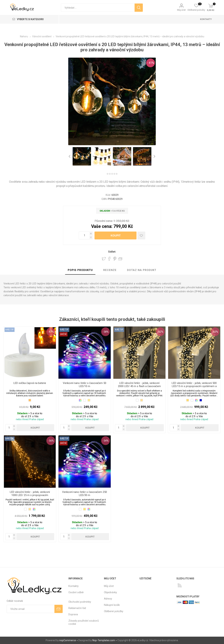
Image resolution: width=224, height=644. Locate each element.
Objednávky (110, 592)
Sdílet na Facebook (109, 259)
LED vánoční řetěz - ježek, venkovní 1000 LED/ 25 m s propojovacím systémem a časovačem (30, 495)
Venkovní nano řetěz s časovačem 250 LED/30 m (84, 493)
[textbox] (98, 8)
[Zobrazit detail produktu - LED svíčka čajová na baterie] (30, 352)
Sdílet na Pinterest (115, 259)
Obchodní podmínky (79, 601)
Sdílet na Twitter (104, 259)
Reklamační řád (77, 608)
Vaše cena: (101, 226)
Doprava (73, 614)
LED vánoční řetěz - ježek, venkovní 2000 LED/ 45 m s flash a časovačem (139, 384)
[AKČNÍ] (63, 329)
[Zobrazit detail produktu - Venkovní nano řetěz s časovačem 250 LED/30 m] (84, 461)
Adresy (108, 598)
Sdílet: (112, 251)
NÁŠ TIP (9, 329)
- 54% (105, 440)
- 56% (51, 440)
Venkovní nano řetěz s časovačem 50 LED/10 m (84, 384)
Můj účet (181, 10)
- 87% (51, 331)
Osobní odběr (76, 592)
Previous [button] (70, 156)
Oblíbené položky (113, 611)
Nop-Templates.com (103, 640)
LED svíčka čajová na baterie (29, 383)
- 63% (215, 331)
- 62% (160, 331)
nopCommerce (67, 640)
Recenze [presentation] (110, 270)
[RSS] (180, 585)
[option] (82, 156)
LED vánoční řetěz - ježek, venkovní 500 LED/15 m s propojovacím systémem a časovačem (194, 386)
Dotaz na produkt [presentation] (141, 270)
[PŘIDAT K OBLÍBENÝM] (141, 235)
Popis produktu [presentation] (80, 270)
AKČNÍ (63, 334)
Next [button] (154, 156)
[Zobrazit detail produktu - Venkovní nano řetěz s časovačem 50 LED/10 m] (84, 352)
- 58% (105, 331)
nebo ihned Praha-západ (30, 419)
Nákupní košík (112, 605)
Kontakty (73, 586)
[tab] (80, 270)
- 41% (150, 62)
